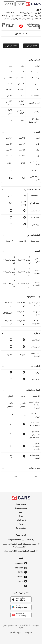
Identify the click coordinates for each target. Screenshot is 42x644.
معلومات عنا (21, 528)
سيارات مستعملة (21, 508)
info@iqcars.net (14, 540)
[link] (21, 599)
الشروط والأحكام (16, 632)
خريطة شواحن (21, 520)
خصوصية (28, 632)
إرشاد (21, 512)
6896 (29, 540)
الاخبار (21, 524)
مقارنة (21, 516)
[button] (21, 60)
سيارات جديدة (21, 504)
